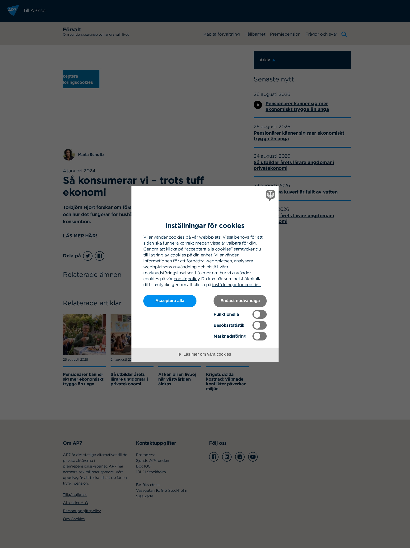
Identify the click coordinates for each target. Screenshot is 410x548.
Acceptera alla (169, 300)
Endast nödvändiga (240, 300)
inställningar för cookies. (236, 284)
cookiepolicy (186, 278)
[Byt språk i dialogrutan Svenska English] (270, 195)
